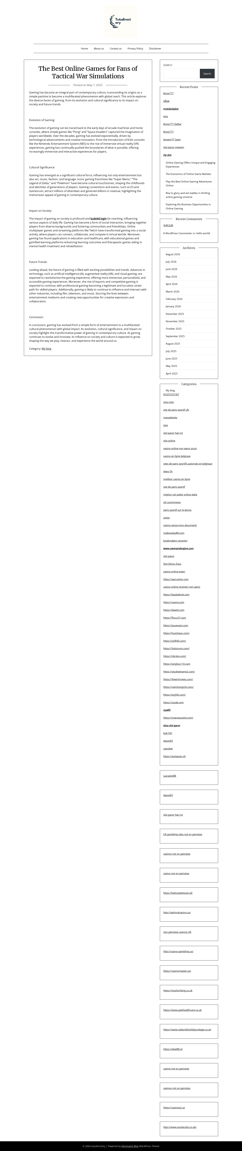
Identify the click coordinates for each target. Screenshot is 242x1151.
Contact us (116, 48)
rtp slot (167, 154)
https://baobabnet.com (176, 594)
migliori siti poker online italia (180, 494)
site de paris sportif (174, 486)
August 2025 (173, 343)
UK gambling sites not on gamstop (182, 834)
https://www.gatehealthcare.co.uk (182, 1010)
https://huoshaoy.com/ (176, 633)
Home (84, 48)
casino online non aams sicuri (180, 448)
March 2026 (172, 291)
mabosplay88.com (173, 533)
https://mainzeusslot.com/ (178, 717)
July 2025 (171, 351)
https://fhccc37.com (174, 617)
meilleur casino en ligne (176, 479)
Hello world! (203, 233)
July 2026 (171, 261)
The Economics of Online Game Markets (188, 174)
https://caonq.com (173, 602)
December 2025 (175, 313)
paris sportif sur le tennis (177, 510)
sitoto (166, 517)
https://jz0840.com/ (174, 640)
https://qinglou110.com (176, 663)
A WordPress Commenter (177, 233)
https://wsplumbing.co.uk (177, 990)
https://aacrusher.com (175, 579)
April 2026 (172, 284)
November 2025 (175, 321)
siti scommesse (172, 502)
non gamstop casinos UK (177, 932)
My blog (46, 348)
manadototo (170, 417)
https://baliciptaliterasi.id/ (178, 892)
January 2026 (173, 306)
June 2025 (171, 358)
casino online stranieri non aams (181, 586)
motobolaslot (170, 108)
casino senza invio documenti (180, 525)
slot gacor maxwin (173, 147)
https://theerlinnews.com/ (178, 679)
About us (99, 48)
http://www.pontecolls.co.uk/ (180, 1127)
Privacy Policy (135, 48)
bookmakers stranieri (175, 540)
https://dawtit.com (173, 610)
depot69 (168, 740)
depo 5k (168, 471)
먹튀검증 (168, 225)
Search (167, 65)
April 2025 (172, 373)
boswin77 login (172, 139)
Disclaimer (155, 48)
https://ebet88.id (172, 1049)
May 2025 (171, 366)
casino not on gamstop (176, 873)
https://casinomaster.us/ (177, 970)
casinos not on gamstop (176, 853)
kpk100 (168, 733)
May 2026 (171, 276)
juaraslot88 (169, 775)
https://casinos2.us (174, 1107)
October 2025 (174, 328)
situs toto (168, 402)
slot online (169, 440)
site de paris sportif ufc (176, 409)
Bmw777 (168, 93)
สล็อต (166, 101)
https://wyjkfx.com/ (174, 694)
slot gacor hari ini (173, 433)
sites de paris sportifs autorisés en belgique (187, 463)
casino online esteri (174, 571)
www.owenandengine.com (178, 548)
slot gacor (168, 556)
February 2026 (174, 299)
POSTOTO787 (171, 394)
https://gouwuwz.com (175, 625)
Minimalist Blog (130, 1146)
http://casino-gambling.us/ (178, 951)
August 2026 (173, 254)
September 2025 (175, 336)
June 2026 (171, 269)
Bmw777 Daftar (172, 124)
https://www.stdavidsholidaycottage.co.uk (187, 1029)
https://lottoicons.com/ (176, 648)
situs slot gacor (171, 725)
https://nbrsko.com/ (174, 656)
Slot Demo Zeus (172, 563)
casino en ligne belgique (176, 456)
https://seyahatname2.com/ (179, 671)
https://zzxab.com (173, 702)
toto (165, 116)
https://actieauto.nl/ (174, 756)
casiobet (168, 748)
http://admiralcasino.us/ (177, 912)
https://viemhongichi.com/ (178, 687)
